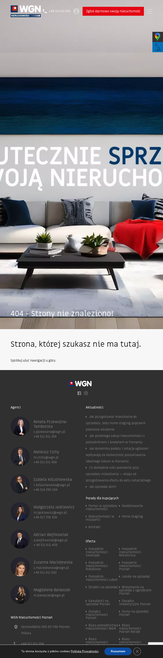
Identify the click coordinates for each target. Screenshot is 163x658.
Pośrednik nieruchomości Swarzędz (97, 552)
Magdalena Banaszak (52, 590)
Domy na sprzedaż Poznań (134, 613)
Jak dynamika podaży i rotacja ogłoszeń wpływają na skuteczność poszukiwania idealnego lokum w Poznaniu (117, 454)
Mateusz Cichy (46, 452)
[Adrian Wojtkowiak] (20, 547)
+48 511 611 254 (59, 11)
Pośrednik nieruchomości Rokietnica (130, 552)
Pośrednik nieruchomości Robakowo (97, 566)
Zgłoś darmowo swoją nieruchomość (113, 11)
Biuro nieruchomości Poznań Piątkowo (99, 642)
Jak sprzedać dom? (102, 487)
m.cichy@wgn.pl (46, 457)
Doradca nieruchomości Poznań (97, 614)
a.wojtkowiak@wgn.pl (50, 540)
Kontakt (95, 527)
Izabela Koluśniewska (53, 479)
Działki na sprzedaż (103, 587)
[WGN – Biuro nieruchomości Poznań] (26, 15)
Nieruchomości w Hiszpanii (100, 518)
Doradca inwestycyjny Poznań (135, 602)
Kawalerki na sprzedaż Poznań (98, 602)
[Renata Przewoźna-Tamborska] (20, 434)
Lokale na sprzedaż (136, 576)
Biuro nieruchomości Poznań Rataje (130, 628)
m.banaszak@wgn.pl (49, 595)
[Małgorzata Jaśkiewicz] (20, 519)
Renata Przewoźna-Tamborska (51, 424)
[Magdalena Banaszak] (20, 602)
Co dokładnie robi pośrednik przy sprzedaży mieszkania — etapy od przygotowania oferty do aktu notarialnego (118, 474)
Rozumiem (118, 651)
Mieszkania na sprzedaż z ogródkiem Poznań (135, 590)
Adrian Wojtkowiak (51, 534)
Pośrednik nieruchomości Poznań (130, 566)
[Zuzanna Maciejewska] (20, 574)
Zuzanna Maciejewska (53, 562)
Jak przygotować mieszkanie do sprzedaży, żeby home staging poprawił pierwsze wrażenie (115, 423)
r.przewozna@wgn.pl (49, 432)
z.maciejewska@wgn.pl (51, 568)
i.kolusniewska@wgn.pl (52, 485)
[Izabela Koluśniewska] (20, 492)
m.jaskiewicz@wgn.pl (50, 513)
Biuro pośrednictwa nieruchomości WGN (102, 627)
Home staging (132, 516)
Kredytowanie (132, 506)
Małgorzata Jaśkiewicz (54, 507)
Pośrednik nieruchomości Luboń (102, 578)
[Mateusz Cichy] (20, 464)
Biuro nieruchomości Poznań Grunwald (132, 642)
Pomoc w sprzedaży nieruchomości (101, 507)
